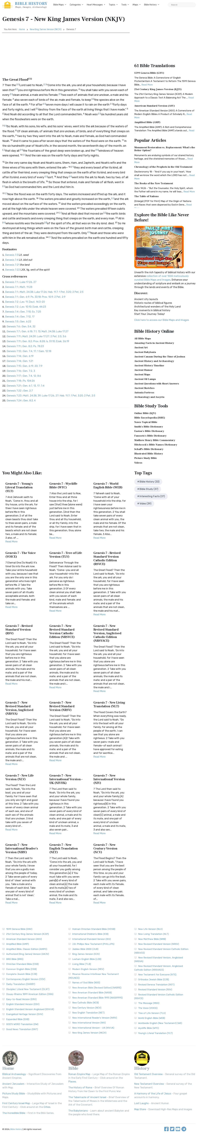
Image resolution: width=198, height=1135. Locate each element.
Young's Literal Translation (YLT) (155, 1033)
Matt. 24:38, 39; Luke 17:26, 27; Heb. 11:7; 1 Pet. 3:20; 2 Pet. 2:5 (59, 395)
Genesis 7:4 (11, 259)
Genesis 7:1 (11, 282)
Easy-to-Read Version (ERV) (21, 999)
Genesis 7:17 (14, 375)
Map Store (140, 1109)
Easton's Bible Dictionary (149, 431)
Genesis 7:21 (12, 264)
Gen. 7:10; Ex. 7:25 (30, 311)
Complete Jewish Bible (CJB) (21, 974)
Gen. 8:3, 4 (29, 400)
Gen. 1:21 (28, 361)
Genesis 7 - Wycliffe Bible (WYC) (63, 485)
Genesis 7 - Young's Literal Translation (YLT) (19, 487)
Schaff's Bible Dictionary (148, 449)
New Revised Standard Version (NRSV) (158, 944)
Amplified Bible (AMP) (147, 122)
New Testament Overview (149, 1083)
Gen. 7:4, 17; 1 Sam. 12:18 (37, 351)
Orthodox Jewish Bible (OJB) (153, 979)
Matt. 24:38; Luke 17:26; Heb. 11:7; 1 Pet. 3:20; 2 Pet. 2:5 (51, 291)
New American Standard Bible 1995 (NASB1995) (97, 997)
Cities (47, 1107)
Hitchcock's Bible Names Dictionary (155, 444)
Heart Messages (95, 4)
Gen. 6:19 (28, 356)
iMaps (135, 4)
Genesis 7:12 (14, 351)
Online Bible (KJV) (145, 413)
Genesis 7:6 (13, 326)
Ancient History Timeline (149, 365)
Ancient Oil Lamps (145, 379)
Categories (75, 4)
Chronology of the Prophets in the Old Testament (163, 166)
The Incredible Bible (13, 1113)
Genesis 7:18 (14, 380)
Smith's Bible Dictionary (148, 426)
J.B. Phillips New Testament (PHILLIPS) (93, 944)
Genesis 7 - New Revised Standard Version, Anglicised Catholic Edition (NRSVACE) (107, 633)
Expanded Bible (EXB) (17, 1019)
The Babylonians (78, 1110)
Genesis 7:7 (13, 331)
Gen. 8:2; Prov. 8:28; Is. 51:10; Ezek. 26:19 (45, 341)
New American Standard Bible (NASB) (92, 992)
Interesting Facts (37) (152, 496)
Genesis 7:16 (14, 370)
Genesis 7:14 (14, 356)
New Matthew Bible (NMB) (152, 939)
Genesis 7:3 (11, 254)
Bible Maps (58, 4)
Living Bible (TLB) (81, 964)
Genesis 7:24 (14, 400)
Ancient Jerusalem (13, 1083)
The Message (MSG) (148, 1003)
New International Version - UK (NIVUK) (93, 1027)
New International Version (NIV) (89, 1022)
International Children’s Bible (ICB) (90, 934)
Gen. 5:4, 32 (28, 326)
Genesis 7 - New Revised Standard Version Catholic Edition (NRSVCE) (62, 631)
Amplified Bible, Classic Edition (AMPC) (26, 949)
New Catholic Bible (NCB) (85, 1002)
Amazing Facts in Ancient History (154, 343)
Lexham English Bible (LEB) (86, 959)
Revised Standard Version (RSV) (155, 989)
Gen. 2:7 (28, 390)
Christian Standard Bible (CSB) (22, 964)
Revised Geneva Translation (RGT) (156, 984)
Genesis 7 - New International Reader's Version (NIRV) (21, 848)
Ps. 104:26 (29, 380)
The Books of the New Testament (153, 183)
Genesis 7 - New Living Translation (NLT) (109, 704)
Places (72, 1081)
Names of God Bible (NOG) (86, 982)
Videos (138, 462)
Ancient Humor (143, 370)
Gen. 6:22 (25, 321)
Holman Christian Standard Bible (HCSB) (93, 929)
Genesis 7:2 (11, 301)
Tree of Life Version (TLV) (152, 1013)
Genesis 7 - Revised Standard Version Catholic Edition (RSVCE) (107, 558)
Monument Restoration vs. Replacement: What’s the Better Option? (164, 149)
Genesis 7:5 (11, 321)
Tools (124, 4)
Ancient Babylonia (145, 352)
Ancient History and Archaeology (154, 361)
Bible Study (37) (149, 489)
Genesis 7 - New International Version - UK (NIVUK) (65, 779)
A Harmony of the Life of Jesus (152, 1093)
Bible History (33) (149, 481)
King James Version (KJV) (86, 954)
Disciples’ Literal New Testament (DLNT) (28, 989)
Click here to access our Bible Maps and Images (161, 320)
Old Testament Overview (148, 1074)
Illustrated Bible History (148, 453)
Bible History (150, 4)
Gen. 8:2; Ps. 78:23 (33, 346)
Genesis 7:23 (14, 395)
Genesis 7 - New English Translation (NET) (63, 848)
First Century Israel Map (16, 1103)
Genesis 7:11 (14, 336)
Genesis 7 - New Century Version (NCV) (105, 848)
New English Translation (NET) (88, 1012)
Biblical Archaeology (14, 1074)
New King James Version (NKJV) (45, 29)
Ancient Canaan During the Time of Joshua (159, 356)
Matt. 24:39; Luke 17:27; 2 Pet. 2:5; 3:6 (44, 336)
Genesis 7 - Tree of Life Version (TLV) (65, 555)
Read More (11, 541)
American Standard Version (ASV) (154, 105)
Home (22, 29)
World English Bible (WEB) (151, 1018)
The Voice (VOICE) (147, 1008)
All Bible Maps (142, 338)
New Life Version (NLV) (150, 929)
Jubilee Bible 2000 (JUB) (85, 949)
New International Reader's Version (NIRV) (94, 1017)
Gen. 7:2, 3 (29, 370)
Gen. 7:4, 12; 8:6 (32, 375)
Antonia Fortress (144, 392)
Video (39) (145, 503)
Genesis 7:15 (14, 366)
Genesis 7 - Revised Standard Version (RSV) (19, 629)
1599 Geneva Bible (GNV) (149, 73)
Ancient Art (141, 347)
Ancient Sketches (144, 388)
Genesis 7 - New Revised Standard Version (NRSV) (62, 706)
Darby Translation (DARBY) (20, 984)
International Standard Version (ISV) (91, 939)
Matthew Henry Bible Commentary (154, 440)
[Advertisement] (66, 56)
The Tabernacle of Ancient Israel (87, 1097)
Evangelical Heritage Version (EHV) (24, 1014)
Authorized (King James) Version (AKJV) (27, 954)
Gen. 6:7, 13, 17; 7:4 (33, 385)
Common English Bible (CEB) (21, 969)
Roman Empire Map (79, 1074)
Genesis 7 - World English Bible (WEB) (108, 485)
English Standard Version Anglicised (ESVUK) (30, 1009)
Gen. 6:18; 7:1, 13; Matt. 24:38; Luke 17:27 (45, 331)
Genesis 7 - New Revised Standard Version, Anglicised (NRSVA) (19, 708)
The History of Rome (80, 1087)
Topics (112, 4)
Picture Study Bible (145, 458)
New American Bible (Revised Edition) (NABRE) (96, 987)
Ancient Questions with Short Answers (156, 383)
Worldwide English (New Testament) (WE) (160, 1023)
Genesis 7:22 (12, 269)
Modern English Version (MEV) (88, 969)
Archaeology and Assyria (149, 397)
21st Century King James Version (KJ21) (158, 89)
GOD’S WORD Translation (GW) (22, 1024)
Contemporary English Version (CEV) (25, 979)
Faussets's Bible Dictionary (150, 435)
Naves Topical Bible (145, 422)
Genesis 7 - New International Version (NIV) (109, 779)
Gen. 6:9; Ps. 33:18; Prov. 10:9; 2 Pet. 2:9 (42, 296)
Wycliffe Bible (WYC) (148, 1028)
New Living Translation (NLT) (153, 934)
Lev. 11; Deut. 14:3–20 (32, 301)
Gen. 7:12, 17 (27, 316)
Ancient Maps (142, 374)
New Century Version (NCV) (86, 1007)
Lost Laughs (141, 1103)
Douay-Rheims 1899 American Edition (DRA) (29, 994)
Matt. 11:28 (26, 287)
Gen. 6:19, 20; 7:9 (32, 366)
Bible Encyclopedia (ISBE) (149, 417)
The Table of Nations (146, 196)
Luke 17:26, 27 (28, 282)
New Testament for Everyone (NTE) (157, 974)
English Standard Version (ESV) (22, 1004)
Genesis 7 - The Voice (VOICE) (20, 555)
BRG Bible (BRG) (14, 959)
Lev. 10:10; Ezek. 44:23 (33, 306)
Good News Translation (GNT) (22, 1029)
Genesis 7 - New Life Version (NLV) (19, 777)
